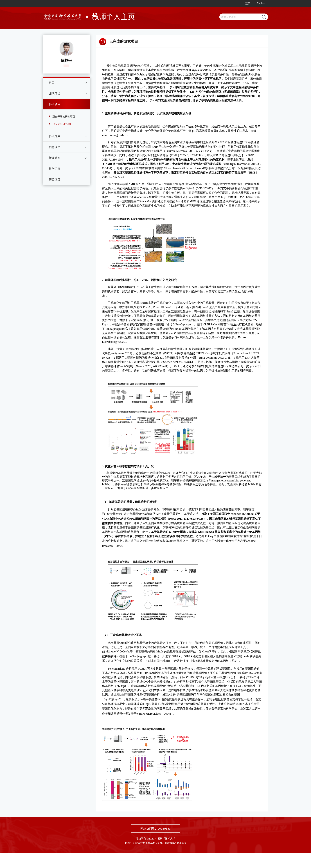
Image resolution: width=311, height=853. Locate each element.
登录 (247, 3)
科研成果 (54, 136)
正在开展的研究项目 (63, 116)
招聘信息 (54, 147)
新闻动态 (54, 158)
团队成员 (54, 93)
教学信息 (54, 168)
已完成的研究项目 (62, 124)
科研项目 (54, 104)
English (261, 3)
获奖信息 (54, 179)
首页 (52, 82)
